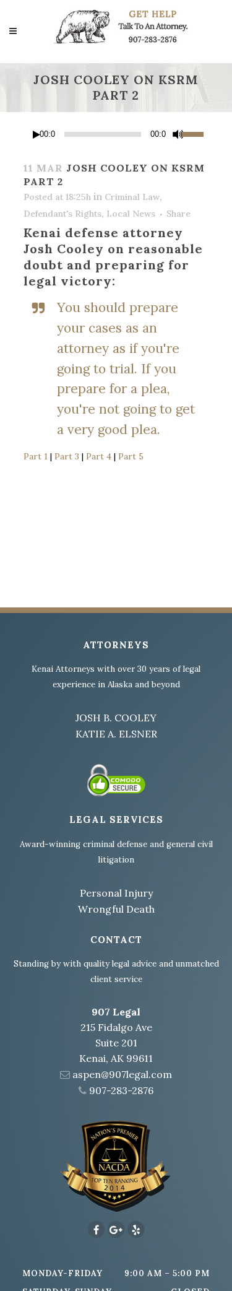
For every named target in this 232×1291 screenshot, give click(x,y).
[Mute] (178, 134)
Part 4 (98, 456)
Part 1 (36, 456)
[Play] (36, 135)
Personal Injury (116, 893)
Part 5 (131, 456)
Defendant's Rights (62, 213)
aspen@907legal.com (122, 1074)
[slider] (195, 133)
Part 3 (66, 456)
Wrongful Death (116, 909)
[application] (116, 134)
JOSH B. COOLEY (116, 717)
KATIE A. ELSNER (116, 734)
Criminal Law (132, 196)
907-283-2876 (121, 1090)
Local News (130, 213)
